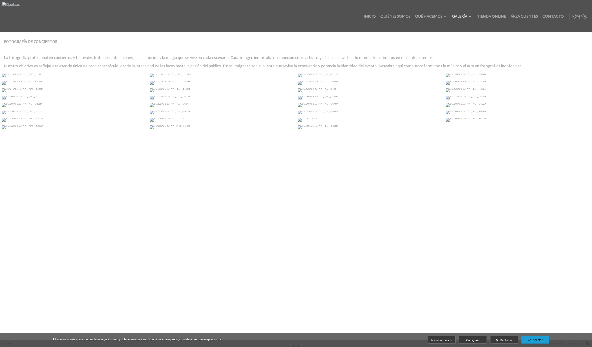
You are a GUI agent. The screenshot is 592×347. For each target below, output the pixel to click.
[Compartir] (574, 16)
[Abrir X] (585, 16)
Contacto (553, 16)
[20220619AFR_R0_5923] (222, 112)
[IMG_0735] (370, 120)
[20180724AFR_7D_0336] (518, 83)
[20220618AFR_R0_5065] (370, 112)
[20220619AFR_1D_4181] (518, 90)
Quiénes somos (395, 16)
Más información (441, 340)
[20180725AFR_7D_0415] (518, 105)
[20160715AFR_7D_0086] (370, 105)
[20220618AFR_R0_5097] (222, 105)
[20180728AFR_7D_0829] (74, 105)
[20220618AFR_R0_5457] (370, 90)
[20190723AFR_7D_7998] (518, 75)
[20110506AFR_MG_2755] (222, 75)
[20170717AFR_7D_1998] (74, 83)
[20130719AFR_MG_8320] (74, 120)
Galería (459, 16)
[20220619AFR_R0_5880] (370, 83)
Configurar (473, 340)
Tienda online (491, 16)
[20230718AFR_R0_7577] (222, 120)
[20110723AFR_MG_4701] (74, 75)
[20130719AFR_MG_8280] (74, 127)
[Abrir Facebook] (579, 16)
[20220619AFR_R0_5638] (518, 97)
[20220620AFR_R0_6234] (222, 83)
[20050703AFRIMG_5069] (222, 127)
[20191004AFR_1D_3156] (370, 127)
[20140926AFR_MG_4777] (74, 112)
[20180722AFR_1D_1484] (222, 90)
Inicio (370, 16)
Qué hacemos (428, 16)
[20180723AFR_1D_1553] (518, 112)
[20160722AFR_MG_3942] (370, 97)
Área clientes (524, 16)
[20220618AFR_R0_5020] (222, 97)
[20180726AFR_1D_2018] (518, 120)
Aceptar (537, 340)
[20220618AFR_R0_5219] (370, 75)
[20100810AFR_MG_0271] (74, 97)
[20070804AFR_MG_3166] (74, 90)
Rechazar (505, 340)
